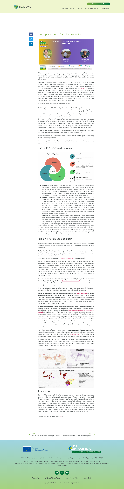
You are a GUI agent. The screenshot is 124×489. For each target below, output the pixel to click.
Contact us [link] (105, 9)
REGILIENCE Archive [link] (91, 9)
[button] (31, 34)
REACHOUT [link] (84, 88)
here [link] (61, 416)
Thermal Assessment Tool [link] (66, 258)
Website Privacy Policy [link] (52, 478)
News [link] (80, 9)
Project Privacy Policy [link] (72, 478)
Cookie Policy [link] (87, 478)
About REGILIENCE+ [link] (68, 9)
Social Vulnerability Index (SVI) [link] (71, 281)
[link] (23, 7)
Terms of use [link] (36, 478)
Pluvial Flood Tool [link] (81, 293)
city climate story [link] (75, 334)
